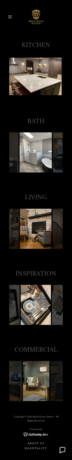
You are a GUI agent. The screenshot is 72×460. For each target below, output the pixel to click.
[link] (36, 16)
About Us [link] (36, 443)
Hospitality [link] (36, 448)
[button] (10, 17)
